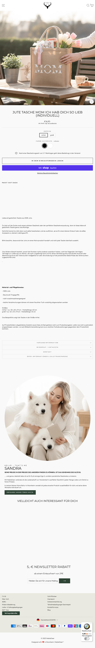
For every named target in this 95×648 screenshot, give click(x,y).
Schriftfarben (52, 596)
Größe (47, 131)
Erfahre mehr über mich (20, 492)
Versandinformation (47, 342)
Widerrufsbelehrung (8, 604)
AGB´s (4, 602)
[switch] (86, 638)
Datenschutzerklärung (55, 602)
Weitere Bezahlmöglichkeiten (47, 173)
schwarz (44, 145)
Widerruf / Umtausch (48, 347)
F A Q (4, 596)
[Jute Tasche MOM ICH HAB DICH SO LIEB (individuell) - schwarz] (3, 206)
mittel (43, 135)
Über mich (5, 599)
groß (52, 135)
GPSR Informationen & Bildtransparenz (47, 356)
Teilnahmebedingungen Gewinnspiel (59, 604)
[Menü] (91, 623)
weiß (50, 145)
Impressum (51, 599)
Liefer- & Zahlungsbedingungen (12, 607)
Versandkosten (52, 123)
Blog (49, 610)
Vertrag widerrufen (11, 613)
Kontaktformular (53, 607)
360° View (5, 610)
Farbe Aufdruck (47, 141)
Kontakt (47, 352)
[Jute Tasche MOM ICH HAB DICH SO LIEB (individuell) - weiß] (6, 206)
